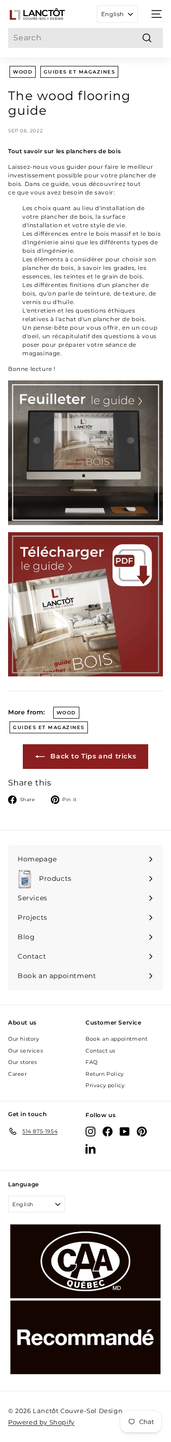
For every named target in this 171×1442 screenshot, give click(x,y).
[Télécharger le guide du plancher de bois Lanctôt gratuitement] (85, 604)
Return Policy (105, 1074)
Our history (23, 1038)
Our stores (22, 1062)
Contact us (100, 1050)
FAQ (92, 1062)
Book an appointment (116, 1038)
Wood (22, 72)
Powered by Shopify (41, 1422)
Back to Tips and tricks (92, 756)
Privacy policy (105, 1085)
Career (17, 1074)
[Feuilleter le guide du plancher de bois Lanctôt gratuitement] (85, 452)
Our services (25, 1050)
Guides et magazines (79, 72)
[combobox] (85, 38)
